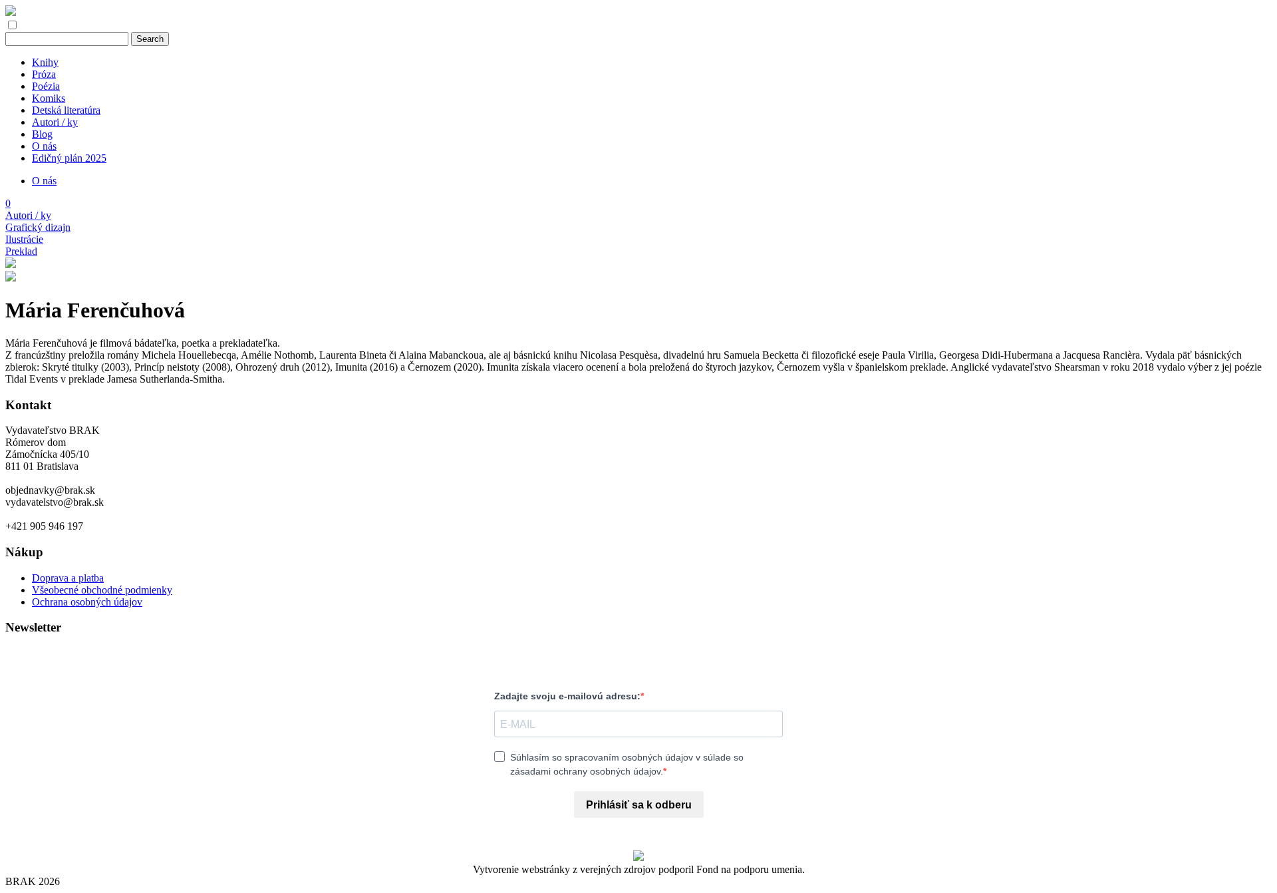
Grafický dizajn (38, 227)
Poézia (46, 86)
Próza (44, 74)
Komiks (48, 98)
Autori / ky (55, 122)
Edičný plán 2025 (69, 158)
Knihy (45, 62)
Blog (42, 134)
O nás (44, 146)
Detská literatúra (66, 110)
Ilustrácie (24, 239)
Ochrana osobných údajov (87, 602)
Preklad (21, 251)
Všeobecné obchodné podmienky (102, 590)
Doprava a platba (68, 578)
